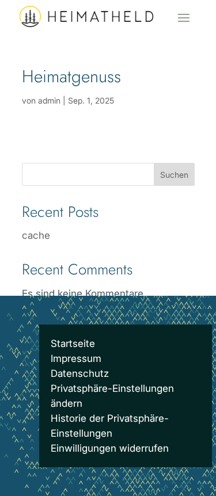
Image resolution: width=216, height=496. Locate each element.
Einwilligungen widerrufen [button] (110, 448)
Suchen (174, 175)
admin (49, 100)
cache (36, 235)
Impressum (76, 358)
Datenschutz (80, 373)
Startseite (73, 343)
